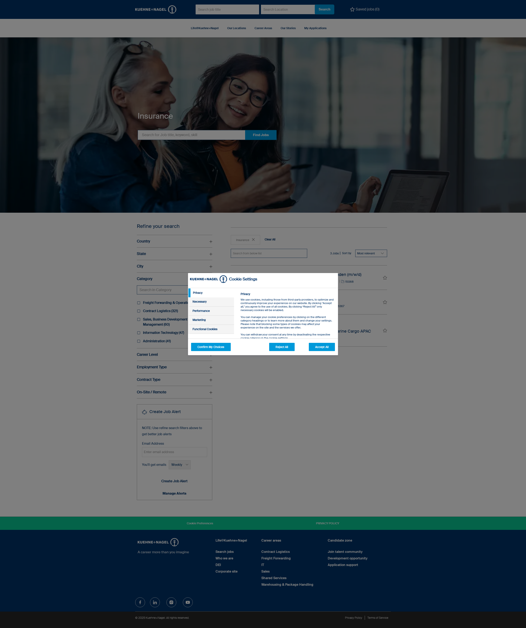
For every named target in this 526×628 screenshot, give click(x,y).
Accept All (322, 347)
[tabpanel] (288, 325)
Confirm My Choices (210, 347)
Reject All (282, 347)
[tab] (211, 292)
